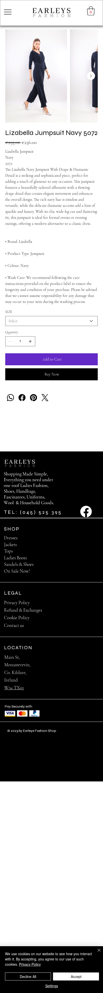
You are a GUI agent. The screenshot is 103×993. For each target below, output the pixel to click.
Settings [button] (51, 985)
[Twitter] (45, 397)
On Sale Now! (17, 571)
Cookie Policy (17, 617)
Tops (8, 551)
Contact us (14, 625)
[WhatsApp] (10, 397)
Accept (76, 976)
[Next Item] (91, 76)
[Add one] (30, 341)
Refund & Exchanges (23, 610)
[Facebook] (22, 397)
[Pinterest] (33, 397)
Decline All (28, 976)
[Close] (96, 953)
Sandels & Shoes (19, 564)
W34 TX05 (14, 688)
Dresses (11, 538)
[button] (91, 10)
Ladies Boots (15, 558)
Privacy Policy (17, 602)
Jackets (10, 544)
